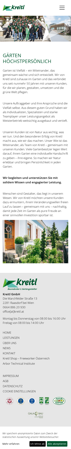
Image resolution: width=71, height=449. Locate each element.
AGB (5, 381)
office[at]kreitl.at (13, 311)
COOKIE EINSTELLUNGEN (19, 391)
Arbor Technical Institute (19, 363)
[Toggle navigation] (62, 7)
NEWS (7, 348)
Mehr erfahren (10, 443)
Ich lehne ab (37, 443)
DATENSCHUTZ (13, 386)
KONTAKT (9, 353)
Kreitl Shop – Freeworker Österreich (26, 358)
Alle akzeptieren (57, 443)
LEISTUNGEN (11, 338)
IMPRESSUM (11, 376)
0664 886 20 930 (14, 307)
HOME (7, 332)
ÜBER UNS (9, 343)
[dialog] (35, 439)
